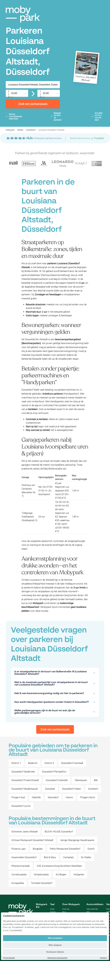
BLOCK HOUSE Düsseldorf (59, 831)
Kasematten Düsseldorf (24, 857)
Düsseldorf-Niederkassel (24, 788)
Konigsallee (17, 883)
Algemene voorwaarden (57, 958)
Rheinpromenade (20, 865)
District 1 (16, 763)
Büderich (32, 763)
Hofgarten (78, 874)
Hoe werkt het (92, 909)
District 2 (49, 763)
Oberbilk (36, 797)
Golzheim (93, 788)
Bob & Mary (50, 857)
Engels (53, 912)
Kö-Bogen (61, 874)
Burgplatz (38, 848)
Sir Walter (86, 857)
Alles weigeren (55, 945)
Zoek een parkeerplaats (32, 104)
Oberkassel (81, 780)
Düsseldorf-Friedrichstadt (25, 780)
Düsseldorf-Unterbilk (57, 780)
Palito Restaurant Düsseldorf (65, 848)
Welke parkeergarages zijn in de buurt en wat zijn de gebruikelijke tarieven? (44, 711)
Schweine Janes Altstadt (24, 831)
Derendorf (53, 797)
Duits (52, 909)
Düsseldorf (31, 130)
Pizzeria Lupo (18, 848)
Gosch (91, 848)
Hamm (69, 797)
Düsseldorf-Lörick (21, 806)
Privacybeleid (9, 958)
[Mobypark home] (23, 14)
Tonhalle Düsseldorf (41, 883)
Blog (64, 912)
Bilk (96, 780)
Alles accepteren (55, 938)
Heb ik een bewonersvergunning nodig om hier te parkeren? (49, 693)
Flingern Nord (87, 797)
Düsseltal (50, 788)
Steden (20, 130)
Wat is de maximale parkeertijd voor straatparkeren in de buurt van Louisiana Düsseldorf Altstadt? (51, 683)
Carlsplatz (68, 857)
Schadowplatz (41, 874)
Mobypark (10, 130)
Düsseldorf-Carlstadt (72, 763)
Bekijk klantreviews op (87, 138)
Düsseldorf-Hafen (71, 788)
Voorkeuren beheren (55, 952)
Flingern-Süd (18, 797)
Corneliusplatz (19, 874)
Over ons (65, 909)
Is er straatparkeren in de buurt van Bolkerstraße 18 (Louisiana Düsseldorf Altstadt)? (50, 672)
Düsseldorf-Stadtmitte (23, 771)
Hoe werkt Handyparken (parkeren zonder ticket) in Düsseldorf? (51, 702)
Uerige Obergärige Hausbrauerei (77, 840)
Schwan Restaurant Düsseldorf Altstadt (32, 840)
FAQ (88, 912)
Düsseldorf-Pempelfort (54, 771)
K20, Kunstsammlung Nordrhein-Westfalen (59, 865)
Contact (103, 958)
